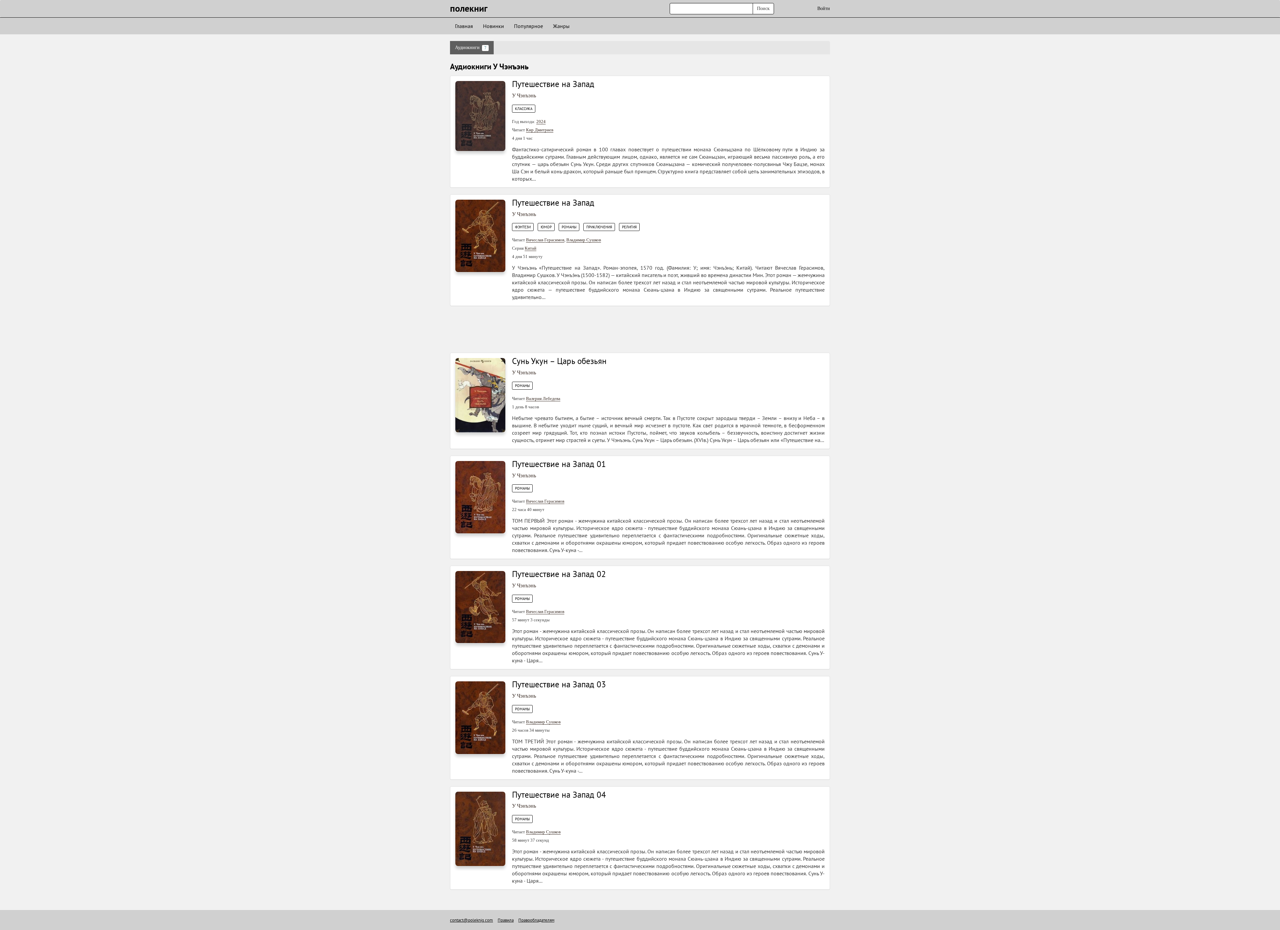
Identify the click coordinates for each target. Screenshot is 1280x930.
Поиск (763, 8)
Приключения (599, 227)
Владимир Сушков (583, 239)
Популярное (528, 26)
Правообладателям (536, 920)
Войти (823, 8)
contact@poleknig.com (471, 920)
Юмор (546, 227)
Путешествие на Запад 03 (559, 684)
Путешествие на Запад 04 (559, 794)
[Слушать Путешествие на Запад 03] (480, 717)
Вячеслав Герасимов (545, 239)
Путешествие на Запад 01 (559, 464)
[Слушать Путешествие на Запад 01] (480, 496)
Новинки (493, 26)
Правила (506, 920)
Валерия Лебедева (543, 398)
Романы (569, 227)
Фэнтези (523, 227)
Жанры (561, 26)
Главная (464, 26)
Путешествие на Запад (553, 84)
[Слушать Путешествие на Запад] (480, 115)
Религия (629, 227)
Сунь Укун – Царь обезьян (559, 361)
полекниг (469, 8)
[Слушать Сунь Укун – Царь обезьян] (480, 394)
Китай (530, 248)
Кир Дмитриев (539, 129)
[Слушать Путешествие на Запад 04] (480, 828)
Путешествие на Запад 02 (559, 574)
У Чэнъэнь (524, 95)
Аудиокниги (470, 47)
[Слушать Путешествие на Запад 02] (480, 606)
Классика (523, 108)
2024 (541, 121)
